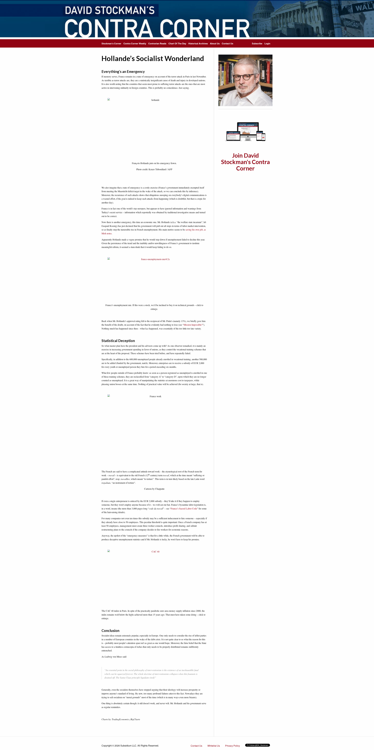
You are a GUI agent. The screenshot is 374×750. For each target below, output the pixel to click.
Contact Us (227, 43)
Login (267, 43)
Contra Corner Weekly (134, 43)
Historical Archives (198, 43)
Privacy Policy (232, 745)
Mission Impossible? (193, 324)
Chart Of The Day (177, 43)
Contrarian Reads (157, 43)
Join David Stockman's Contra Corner (245, 162)
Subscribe (257, 43)
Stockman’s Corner (111, 43)
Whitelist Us (213, 745)
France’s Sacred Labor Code (184, 508)
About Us (215, 43)
